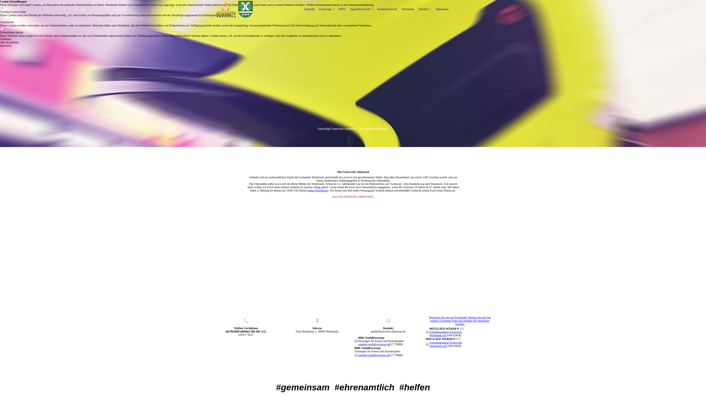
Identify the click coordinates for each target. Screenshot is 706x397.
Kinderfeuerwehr (387, 9)
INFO (342, 9)
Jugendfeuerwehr (360, 9)
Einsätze (423, 9)
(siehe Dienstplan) (317, 190)
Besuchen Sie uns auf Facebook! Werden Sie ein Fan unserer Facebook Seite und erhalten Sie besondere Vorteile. (460, 321)
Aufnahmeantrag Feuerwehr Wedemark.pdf (445, 333)
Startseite (309, 9)
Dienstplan (408, 9)
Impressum (442, 9)
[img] (235, 9)
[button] (187, 39)
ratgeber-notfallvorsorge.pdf (374, 344)
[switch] (2, 18)
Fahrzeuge (325, 9)
